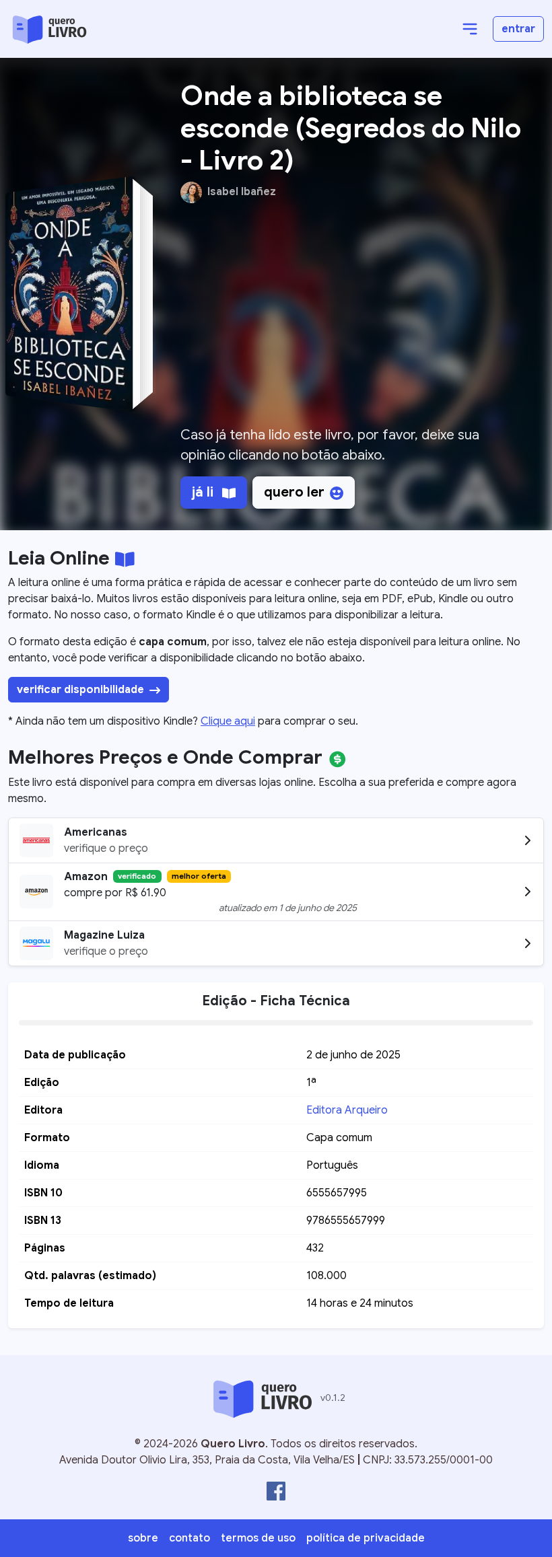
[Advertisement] (351, 320)
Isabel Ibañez (241, 191)
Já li (204, 492)
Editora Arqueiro (347, 1110)
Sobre (143, 1538)
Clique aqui (228, 721)
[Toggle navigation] (469, 29)
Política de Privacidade (365, 1538)
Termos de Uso (258, 1538)
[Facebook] (276, 1491)
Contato (189, 1538)
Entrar (518, 29)
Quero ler (294, 492)
